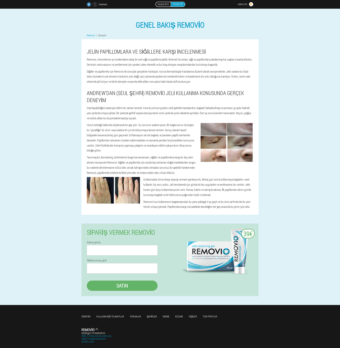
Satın (122, 285)
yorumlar (135, 316)
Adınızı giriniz (94, 242)
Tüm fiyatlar (210, 316)
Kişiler (193, 316)
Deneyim (85, 316)
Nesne (166, 316)
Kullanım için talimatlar (110, 316)
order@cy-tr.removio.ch (93, 333)
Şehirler (152, 316)
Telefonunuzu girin (97, 260)
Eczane (179, 316)
